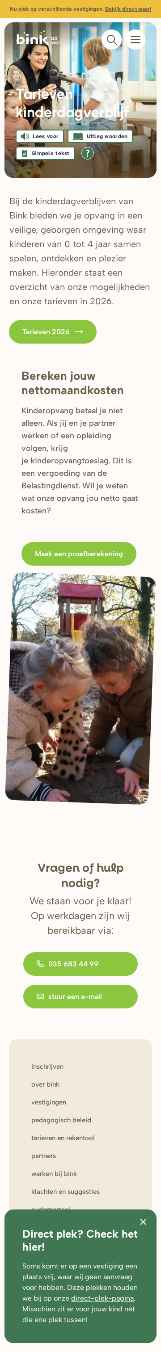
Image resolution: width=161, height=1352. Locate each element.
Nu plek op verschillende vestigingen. (80, 9)
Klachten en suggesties (65, 1192)
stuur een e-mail (75, 996)
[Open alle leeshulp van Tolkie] (87, 153)
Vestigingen (48, 1102)
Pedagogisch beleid (61, 1120)
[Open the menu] (135, 39)
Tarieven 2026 (46, 332)
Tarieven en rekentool (63, 1138)
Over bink (45, 1084)
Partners (43, 1156)
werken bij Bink (54, 1174)
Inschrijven (47, 1066)
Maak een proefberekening (79, 554)
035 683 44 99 (73, 964)
